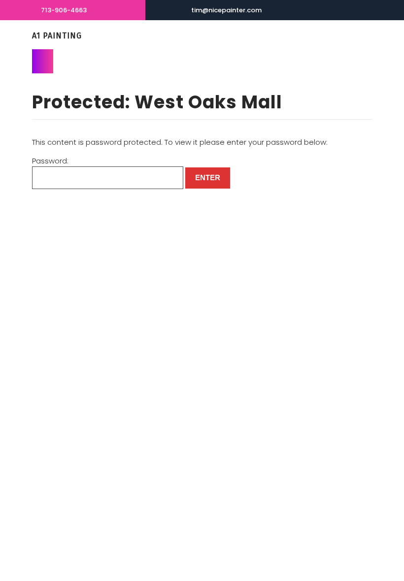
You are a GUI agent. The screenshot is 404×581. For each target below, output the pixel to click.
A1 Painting (57, 35)
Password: (50, 161)
